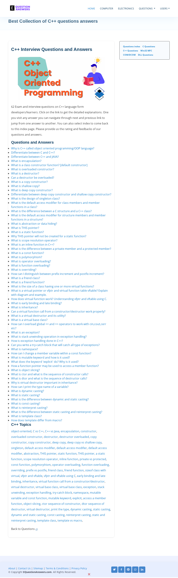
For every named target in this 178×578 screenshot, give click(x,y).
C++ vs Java (52, 431)
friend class (55, 470)
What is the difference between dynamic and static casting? (50, 399)
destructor (51, 437)
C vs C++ (38, 431)
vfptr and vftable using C (60, 476)
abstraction (31, 453)
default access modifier (40, 448)
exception (89, 487)
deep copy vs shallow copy (84, 442)
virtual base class (47, 487)
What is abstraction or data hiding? (34, 224)
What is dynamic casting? (27, 391)
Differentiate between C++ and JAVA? (35, 157)
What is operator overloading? (31, 261)
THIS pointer (48, 453)
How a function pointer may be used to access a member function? (55, 366)
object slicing (32, 504)
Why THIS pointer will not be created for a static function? (48, 236)
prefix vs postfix (36, 470)
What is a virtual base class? (29, 320)
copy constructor (39, 442)
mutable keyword (59, 498)
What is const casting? (25, 403)
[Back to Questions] (36, 529)
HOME (91, 8)
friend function (74, 470)
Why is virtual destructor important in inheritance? (44, 383)
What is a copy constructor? (29, 182)
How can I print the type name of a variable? (39, 387)
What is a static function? (27, 232)
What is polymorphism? (26, 257)
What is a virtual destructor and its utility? (38, 316)
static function (67, 453)
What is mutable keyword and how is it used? (40, 357)
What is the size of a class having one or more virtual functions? (52, 286)
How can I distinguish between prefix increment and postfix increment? (57, 274)
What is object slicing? (25, 370)
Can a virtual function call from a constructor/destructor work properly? (58, 311)
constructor (88, 431)
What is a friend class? (25, 278)
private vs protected (93, 459)
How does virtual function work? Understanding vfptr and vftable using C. (59, 299)
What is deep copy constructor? (32, 190)
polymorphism (41, 465)
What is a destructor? (25, 173)
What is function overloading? (30, 265)
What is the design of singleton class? (35, 198)
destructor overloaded (74, 437)
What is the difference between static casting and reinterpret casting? (56, 412)
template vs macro (70, 520)
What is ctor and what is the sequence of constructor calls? (49, 374)
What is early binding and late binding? (36, 303)
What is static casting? (25, 395)
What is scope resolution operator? (34, 240)
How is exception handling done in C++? (37, 341)
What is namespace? (24, 349)
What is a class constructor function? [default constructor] (49, 165)
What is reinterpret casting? (29, 408)
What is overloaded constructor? (32, 169)
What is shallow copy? (25, 186)
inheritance (29, 481)
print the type (60, 509)
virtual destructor (22, 487)
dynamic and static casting (28, 515)
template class (46, 520)
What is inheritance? (24, 307)
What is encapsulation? (26, 161)
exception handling (38, 493)
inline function (68, 459)
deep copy (59, 442)
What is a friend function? (27, 282)
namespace (80, 493)
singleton (17, 448)
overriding (18, 470)
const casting (56, 515)
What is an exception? (25, 332)
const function (20, 465)
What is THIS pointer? (25, 228)
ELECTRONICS (126, 8)
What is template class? (26, 416)
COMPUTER (106, 8)
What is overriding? (23, 270)
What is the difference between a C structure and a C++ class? (51, 211)
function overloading (95, 465)
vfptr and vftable (31, 476)
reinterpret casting (78, 515)
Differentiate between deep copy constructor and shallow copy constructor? (61, 194)
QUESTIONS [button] (146, 8)
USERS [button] (164, 8)
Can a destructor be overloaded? (32, 178)
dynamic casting (81, 509)
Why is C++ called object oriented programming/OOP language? (52, 148)
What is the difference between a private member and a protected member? (61, 249)
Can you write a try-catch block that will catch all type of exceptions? (55, 345)
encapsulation (70, 431)
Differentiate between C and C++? (33, 152)
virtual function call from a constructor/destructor (72, 481)
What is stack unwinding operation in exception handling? (49, 337)
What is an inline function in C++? (32, 244)
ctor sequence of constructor (61, 504)
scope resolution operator (40, 459)
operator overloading (66, 465)
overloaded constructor (26, 437)
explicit (77, 498)
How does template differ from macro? (36, 420)
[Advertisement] (89, 564)
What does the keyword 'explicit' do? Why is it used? (45, 362)
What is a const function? (27, 253)
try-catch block (62, 493)
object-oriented (21, 431)
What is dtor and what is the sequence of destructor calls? (49, 378)
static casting (101, 509)
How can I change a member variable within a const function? (51, 353)
